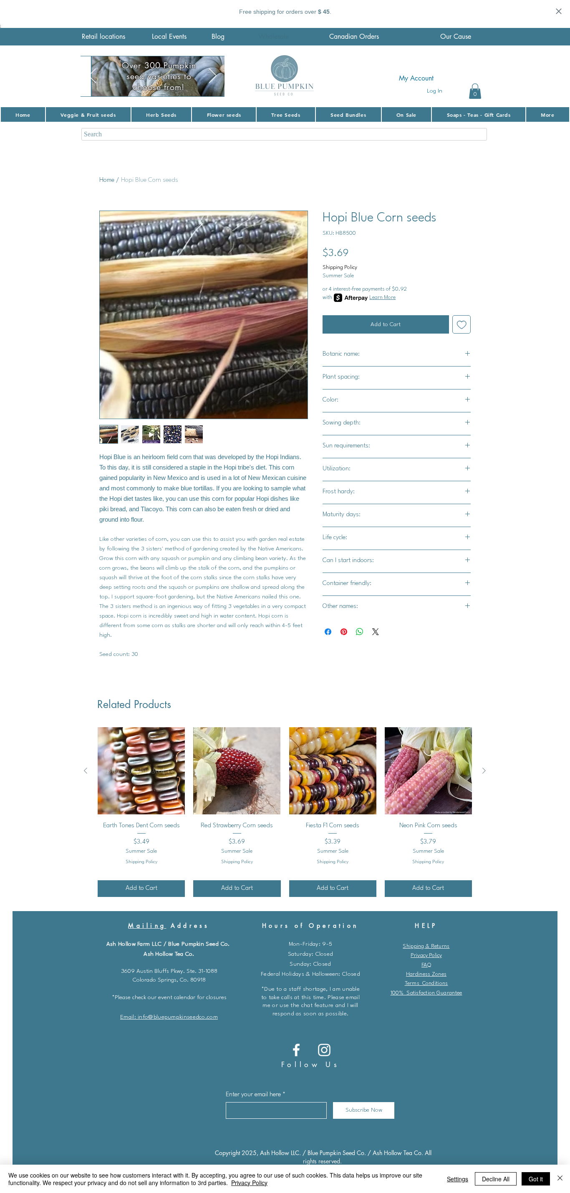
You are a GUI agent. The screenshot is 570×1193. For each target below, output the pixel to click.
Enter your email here (253, 1095)
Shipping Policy (340, 267)
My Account (416, 78)
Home (106, 180)
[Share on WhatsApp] (360, 632)
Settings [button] (457, 1179)
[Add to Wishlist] (461, 324)
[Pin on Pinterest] (344, 632)
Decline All (495, 1179)
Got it (536, 1179)
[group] (285, 812)
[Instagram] (324, 1050)
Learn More (382, 297)
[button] (475, 91)
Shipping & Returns (426, 946)
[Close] (560, 1178)
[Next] (213, 76)
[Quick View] (141, 770)
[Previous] (92, 76)
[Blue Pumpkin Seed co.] (296, 1050)
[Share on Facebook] (328, 632)
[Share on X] (376, 632)
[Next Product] (484, 771)
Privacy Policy (426, 955)
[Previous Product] (86, 771)
